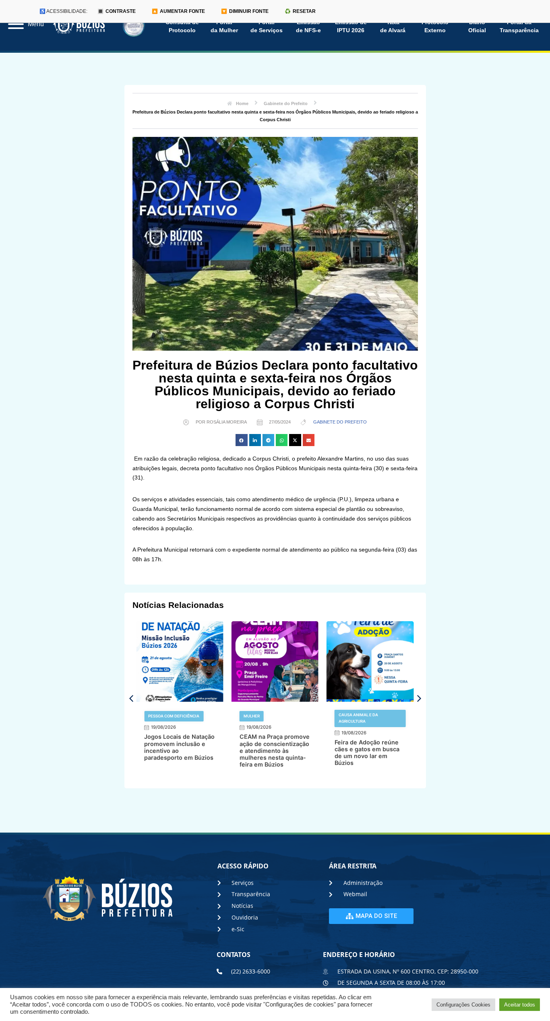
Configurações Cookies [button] (463, 1005)
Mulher (252, 716)
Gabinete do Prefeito (340, 422)
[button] (241, 440)
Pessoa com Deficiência (173, 716)
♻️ (300, 11)
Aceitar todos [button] (519, 1005)
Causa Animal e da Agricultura (358, 718)
